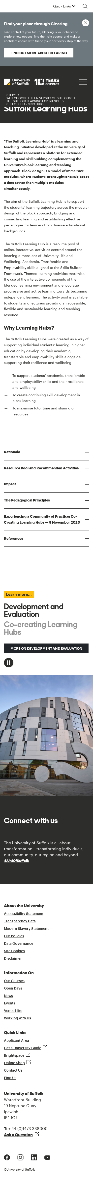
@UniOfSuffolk (16, 860)
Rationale (12, 452)
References (13, 538)
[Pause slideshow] (8, 662)
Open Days (13, 988)
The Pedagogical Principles (27, 500)
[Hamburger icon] (83, 82)
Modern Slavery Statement (26, 929)
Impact (10, 484)
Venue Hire (13, 1011)
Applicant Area (16, 1040)
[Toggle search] (85, 6)
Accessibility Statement (23, 914)
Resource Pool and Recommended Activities (41, 468)
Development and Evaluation (33, 610)
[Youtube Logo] (47, 1156)
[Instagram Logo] (20, 1156)
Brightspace (14, 1055)
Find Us (10, 1078)
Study (11, 95)
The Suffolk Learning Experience (33, 100)
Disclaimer (13, 958)
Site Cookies (14, 951)
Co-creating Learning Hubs (40, 628)
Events (9, 1003)
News (8, 996)
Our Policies (14, 936)
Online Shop (14, 1063)
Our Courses (14, 981)
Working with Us (17, 1018)
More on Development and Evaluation (46, 648)
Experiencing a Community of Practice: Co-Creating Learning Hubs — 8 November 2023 (42, 519)
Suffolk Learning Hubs (25, 103)
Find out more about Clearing (38, 53)
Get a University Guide (22, 1048)
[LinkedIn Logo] (34, 1156)
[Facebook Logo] (7, 1156)
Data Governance (18, 943)
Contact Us (13, 1070)
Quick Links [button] (62, 6)
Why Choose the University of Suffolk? (38, 98)
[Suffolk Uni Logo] (31, 82)
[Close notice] (85, 22)
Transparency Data (20, 921)
